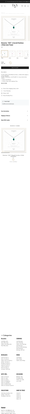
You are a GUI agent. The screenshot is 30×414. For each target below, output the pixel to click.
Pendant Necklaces (5, 363)
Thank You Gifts (20, 379)
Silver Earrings (19, 342)
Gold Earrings (19, 341)
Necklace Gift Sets (5, 369)
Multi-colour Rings (20, 360)
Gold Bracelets (4, 341)
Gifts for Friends (5, 376)
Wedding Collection (5, 396)
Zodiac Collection (5, 394)
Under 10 (18, 393)
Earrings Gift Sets (20, 350)
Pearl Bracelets (4, 345)
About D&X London (5, 120)
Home (2, 12)
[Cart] (28, 6)
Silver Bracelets (4, 342)
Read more (4, 83)
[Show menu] (2, 6)
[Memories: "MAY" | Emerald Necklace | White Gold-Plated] (13, 140)
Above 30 (18, 398)
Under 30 (18, 397)
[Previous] (2, 54)
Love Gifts (18, 381)
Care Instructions (5, 111)
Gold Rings (19, 357)
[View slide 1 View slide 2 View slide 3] (13, 140)
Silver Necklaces (5, 359)
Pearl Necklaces (5, 367)
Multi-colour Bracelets (6, 344)
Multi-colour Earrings (21, 344)
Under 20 (18, 396)
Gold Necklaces (5, 357)
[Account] (25, 6)
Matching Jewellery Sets (6, 393)
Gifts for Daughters (5, 381)
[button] (5, 6)
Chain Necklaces (5, 366)
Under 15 (18, 394)
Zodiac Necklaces (5, 362)
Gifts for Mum (4, 378)
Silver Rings (19, 359)
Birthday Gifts (19, 376)
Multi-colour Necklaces (6, 360)
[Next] (27, 54)
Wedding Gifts (19, 378)
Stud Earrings (19, 345)
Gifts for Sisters (5, 379)
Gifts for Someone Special (7, 385)
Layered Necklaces (5, 364)
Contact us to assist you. (8, 103)
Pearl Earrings (19, 348)
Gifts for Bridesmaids (6, 384)
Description (3, 72)
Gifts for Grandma (5, 382)
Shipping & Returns (5, 115)
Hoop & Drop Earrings (21, 347)
